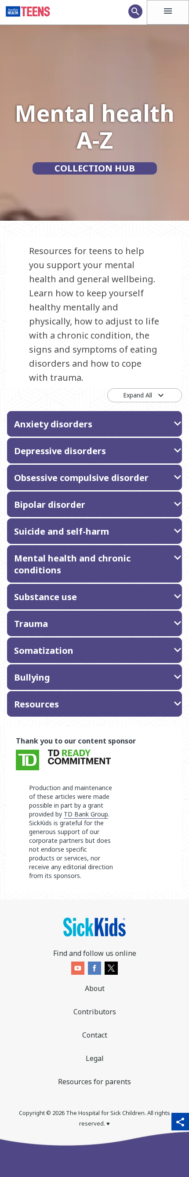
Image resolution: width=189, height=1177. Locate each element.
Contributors (94, 1012)
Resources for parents (94, 1081)
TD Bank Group (86, 814)
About (95, 988)
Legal (95, 1058)
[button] (94, 424)
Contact (94, 1035)
